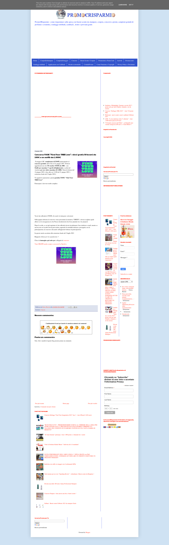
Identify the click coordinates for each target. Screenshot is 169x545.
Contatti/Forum (88, 64)
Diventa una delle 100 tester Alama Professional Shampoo (60, 484)
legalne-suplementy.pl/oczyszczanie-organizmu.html (128, 305)
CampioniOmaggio (62, 60)
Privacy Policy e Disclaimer (126, 64)
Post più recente (39, 403)
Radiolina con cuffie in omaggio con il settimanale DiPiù (60, 464)
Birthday (106, 405)
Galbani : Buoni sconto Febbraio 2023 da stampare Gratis (60, 503)
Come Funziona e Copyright (105, 64)
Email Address (109, 388)
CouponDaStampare (46, 60)
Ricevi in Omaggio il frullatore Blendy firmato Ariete (126, 221)
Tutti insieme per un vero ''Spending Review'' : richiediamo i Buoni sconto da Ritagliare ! (69, 474)
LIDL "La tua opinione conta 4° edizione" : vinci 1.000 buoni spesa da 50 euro (119, 119)
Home (35, 60)
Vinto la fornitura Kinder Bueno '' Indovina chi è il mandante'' (61, 444)
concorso (66, 240)
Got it (131, 5)
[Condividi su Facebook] (75, 307)
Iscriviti (119, 60)
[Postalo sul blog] (71, 307)
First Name (107, 394)
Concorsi (74, 60)
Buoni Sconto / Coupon (87, 60)
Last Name (107, 400)
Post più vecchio (92, 403)
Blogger (88, 532)
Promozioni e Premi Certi (106, 60)
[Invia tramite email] (69, 307)
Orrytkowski (125, 314)
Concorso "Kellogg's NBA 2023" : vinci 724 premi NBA (119, 112)
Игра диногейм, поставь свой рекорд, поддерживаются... (127, 296)
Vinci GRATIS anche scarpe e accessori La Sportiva (51, 244)
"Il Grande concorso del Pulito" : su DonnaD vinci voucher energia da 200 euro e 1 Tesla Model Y (119, 123)
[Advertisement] (84, 42)
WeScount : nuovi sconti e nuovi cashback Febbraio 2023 (119, 116)
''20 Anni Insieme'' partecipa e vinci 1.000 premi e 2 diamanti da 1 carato (64, 435)
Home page (66, 403)
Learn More (123, 5)
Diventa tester (129, 60)
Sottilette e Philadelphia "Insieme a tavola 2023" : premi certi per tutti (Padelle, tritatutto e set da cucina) (119, 107)
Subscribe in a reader (126, 274)
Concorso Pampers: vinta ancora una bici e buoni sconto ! (60, 493)
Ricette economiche (74, 64)
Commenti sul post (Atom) (48, 407)
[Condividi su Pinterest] (76, 307)
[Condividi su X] (73, 307)
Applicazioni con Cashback (56, 64)
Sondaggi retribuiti (39, 64)
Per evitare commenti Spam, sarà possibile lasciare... (128, 288)
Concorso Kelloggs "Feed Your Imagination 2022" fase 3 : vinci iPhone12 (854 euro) (68, 415)
